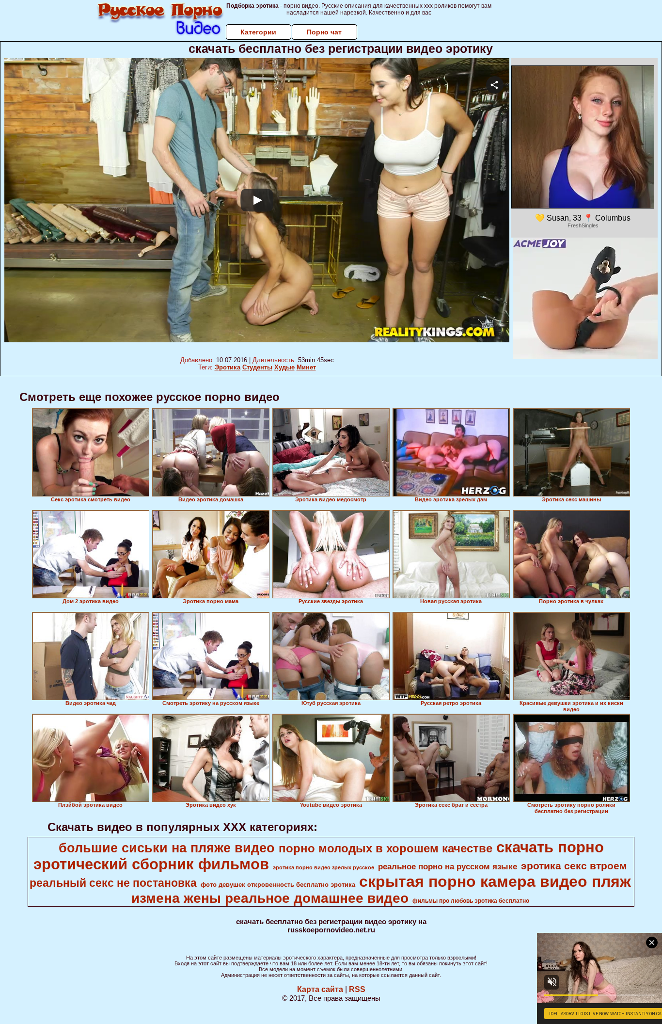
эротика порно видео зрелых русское (323, 867)
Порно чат (324, 32)
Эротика (227, 367)
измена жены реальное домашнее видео (270, 898)
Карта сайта (320, 989)
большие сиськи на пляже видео (167, 848)
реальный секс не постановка (113, 883)
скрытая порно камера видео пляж (495, 881)
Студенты (257, 367)
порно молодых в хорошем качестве (385, 848)
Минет (306, 367)
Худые (284, 367)
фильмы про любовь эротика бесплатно (470, 900)
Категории (258, 32)
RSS (357, 989)
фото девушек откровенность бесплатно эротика (278, 884)
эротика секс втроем (574, 866)
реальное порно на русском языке (447, 866)
